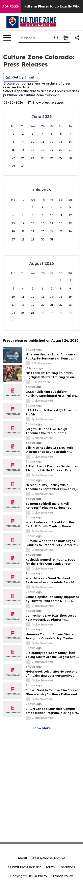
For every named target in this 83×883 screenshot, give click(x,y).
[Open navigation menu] (7, 38)
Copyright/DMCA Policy (28, 876)
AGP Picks (10, 6)
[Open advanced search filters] (66, 37)
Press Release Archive (48, 858)
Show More (41, 728)
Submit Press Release (25, 867)
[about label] (28, 363)
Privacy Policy (62, 876)
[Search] (56, 37)
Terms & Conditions (60, 867)
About (22, 858)
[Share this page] (77, 38)
